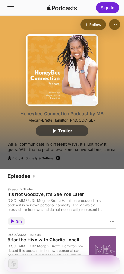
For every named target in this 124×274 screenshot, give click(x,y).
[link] (22, 176)
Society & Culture (40, 158)
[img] (61, 8)
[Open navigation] (10, 7)
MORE (111, 150)
